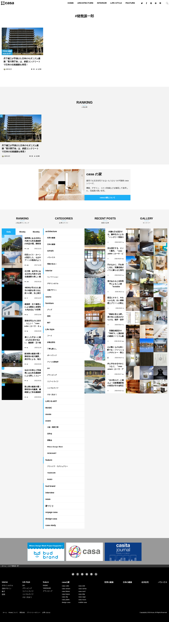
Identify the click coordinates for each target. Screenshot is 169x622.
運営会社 (22, 612)
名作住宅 (50, 251)
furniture (49, 303)
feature (130, 3)
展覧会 (49, 440)
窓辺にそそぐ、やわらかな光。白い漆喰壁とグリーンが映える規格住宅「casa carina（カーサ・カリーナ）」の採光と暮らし (115, 301)
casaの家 (66, 582)
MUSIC (48, 408)
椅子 (48, 323)
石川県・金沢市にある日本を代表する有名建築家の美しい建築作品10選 (33, 274)
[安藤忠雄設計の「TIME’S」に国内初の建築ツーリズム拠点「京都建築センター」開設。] (94, 335)
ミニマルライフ (52, 388)
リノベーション (52, 277)
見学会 (49, 434)
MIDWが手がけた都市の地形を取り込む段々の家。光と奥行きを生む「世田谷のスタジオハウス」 (33, 291)
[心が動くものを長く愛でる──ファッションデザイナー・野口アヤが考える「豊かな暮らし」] (94, 352)
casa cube (65, 586)
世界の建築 (51, 238)
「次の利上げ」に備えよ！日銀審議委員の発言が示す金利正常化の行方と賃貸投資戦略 (115, 383)
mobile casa (82, 602)
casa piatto (65, 599)
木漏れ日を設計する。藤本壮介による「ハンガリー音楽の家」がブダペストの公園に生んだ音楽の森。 (115, 235)
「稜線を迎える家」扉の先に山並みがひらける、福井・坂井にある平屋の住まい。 (115, 317)
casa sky (65, 597)
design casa (51, 519)
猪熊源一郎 (85, 16)
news (47, 499)
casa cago (82, 597)
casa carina (82, 588)
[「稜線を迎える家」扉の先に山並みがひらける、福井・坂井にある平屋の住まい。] (94, 319)
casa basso (66, 594)
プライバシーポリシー (33, 612)
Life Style (116, 3)
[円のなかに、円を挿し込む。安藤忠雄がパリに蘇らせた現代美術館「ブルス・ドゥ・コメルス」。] (94, 269)
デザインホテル (52, 283)
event (48, 421)
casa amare (66, 588)
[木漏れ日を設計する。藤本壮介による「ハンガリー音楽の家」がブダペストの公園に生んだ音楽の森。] (94, 236)
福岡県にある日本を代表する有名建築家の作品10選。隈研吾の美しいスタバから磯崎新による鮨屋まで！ (32, 241)
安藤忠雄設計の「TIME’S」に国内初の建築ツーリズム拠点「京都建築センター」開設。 (115, 334)
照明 (48, 316)
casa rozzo (82, 599)
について (107, 198)
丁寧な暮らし (52, 349)
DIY (48, 368)
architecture (85, 3)
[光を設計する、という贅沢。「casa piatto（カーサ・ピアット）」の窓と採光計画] (94, 253)
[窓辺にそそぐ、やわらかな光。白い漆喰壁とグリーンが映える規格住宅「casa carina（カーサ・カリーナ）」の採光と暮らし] (94, 302)
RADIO (49, 479)
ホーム (5, 612)
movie (48, 414)
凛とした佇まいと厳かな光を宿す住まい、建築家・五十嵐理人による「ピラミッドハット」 (33, 340)
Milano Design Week (55, 447)
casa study (50, 525)
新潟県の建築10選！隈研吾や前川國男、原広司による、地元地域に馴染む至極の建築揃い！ (32, 357)
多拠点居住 (51, 342)
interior (102, 3)
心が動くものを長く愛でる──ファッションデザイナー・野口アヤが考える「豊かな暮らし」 (115, 350)
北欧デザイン (52, 290)
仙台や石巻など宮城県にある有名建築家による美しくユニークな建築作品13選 (33, 373)
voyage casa (51, 512)
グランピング (52, 375)
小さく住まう (52, 394)
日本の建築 (8, 51)
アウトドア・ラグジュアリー (57, 466)
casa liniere (66, 591)
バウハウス (51, 257)
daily (9, 232)
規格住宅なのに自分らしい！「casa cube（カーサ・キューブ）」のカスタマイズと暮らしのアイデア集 (32, 324)
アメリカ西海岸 (52, 362)
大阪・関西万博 (52, 427)
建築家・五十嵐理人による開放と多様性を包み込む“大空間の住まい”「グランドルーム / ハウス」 (33, 307)
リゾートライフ (52, 381)
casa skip (81, 594)
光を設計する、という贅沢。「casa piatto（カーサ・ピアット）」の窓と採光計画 (115, 251)
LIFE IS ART (51, 401)
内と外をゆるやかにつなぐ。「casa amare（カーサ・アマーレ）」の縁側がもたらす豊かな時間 (115, 367)
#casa (152, 612)
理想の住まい (52, 264)
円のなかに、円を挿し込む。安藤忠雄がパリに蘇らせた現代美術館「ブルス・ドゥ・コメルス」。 (115, 268)
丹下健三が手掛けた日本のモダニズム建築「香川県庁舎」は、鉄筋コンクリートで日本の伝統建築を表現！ (22, 61)
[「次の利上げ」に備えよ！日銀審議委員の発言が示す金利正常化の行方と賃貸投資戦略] (94, 385)
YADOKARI (51, 473)
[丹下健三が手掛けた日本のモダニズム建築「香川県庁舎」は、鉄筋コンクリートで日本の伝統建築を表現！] (22, 41)
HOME (71, 3)
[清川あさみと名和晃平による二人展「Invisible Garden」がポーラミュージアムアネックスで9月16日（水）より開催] (94, 286)
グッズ (49, 309)
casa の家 (94, 174)
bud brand (50, 486)
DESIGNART (51, 453)
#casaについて (13, 612)
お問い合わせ (46, 612)
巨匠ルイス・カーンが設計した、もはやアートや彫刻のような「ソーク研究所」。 (33, 258)
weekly (22, 232)
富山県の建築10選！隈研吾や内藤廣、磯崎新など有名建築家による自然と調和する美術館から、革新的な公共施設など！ (32, 390)
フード (49, 336)
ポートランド (52, 355)
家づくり (49, 506)
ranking (84, 104)
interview (49, 493)
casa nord (81, 591)
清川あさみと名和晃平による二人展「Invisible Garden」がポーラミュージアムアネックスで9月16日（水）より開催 (115, 284)
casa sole (81, 586)
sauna (48, 297)
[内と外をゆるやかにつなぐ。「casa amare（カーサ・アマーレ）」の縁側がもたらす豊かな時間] (94, 368)
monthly (36, 232)
